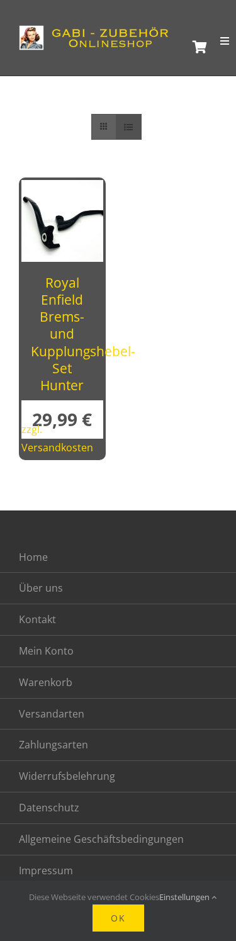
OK (118, 918)
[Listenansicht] (128, 127)
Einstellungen (185, 897)
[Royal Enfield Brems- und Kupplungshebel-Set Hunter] (62, 190)
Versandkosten (57, 447)
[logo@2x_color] (97, 30)
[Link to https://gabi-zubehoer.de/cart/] (196, 47)
